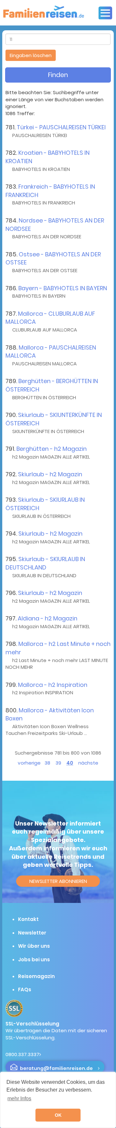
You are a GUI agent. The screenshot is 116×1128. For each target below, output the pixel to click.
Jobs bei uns (34, 959)
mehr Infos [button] (19, 1098)
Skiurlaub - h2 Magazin (50, 474)
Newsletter (32, 932)
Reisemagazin (36, 976)
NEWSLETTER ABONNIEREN (58, 881)
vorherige (29, 762)
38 (47, 762)
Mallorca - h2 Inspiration (52, 685)
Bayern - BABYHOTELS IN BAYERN (62, 288)
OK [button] (58, 1115)
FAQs (24, 989)
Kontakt (28, 919)
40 (69, 762)
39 (58, 762)
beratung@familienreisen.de (56, 1068)
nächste (88, 762)
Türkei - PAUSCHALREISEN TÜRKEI (61, 127)
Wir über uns (34, 946)
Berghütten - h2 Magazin (51, 449)
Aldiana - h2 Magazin (47, 618)
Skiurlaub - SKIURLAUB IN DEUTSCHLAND (45, 563)
